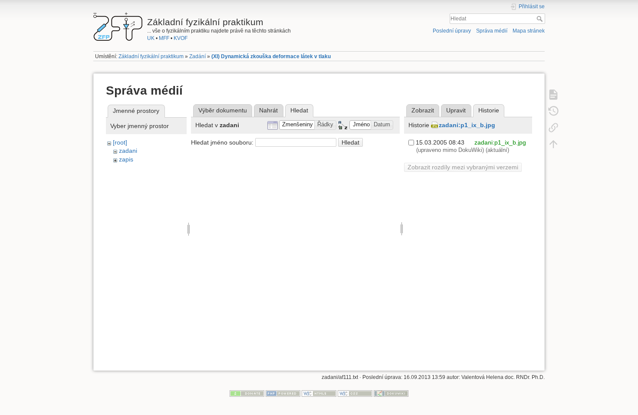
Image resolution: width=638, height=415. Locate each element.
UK (151, 38)
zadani (128, 150)
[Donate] (247, 393)
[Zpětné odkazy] (553, 127)
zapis (126, 159)
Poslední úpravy (452, 31)
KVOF (180, 38)
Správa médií (491, 31)
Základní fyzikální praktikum (151, 56)
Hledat (540, 19)
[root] (120, 142)
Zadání (197, 56)
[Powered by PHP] (283, 393)
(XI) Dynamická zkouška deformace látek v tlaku (271, 56)
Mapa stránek (529, 31)
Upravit (456, 110)
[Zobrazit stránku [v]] (553, 94)
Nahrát (268, 110)
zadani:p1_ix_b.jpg (467, 125)
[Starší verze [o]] (553, 110)
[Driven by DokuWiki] (391, 393)
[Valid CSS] (355, 393)
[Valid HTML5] (319, 393)
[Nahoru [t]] (553, 143)
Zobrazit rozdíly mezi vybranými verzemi (463, 167)
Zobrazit (422, 110)
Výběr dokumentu (222, 110)
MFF (164, 38)
